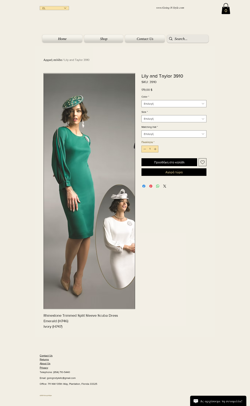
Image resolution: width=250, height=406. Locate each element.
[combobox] (173, 103)
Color (145, 96)
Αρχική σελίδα (53, 59)
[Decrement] (144, 149)
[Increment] (155, 149)
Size (144, 111)
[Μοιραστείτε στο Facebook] (144, 186)
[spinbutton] (150, 149)
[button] (225, 8)
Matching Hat (149, 126)
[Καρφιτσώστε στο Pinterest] (151, 186)
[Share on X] (165, 186)
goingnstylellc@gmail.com (61, 377)
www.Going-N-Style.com (170, 7)
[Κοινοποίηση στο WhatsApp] (158, 186)
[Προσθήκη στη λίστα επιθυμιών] (203, 162)
